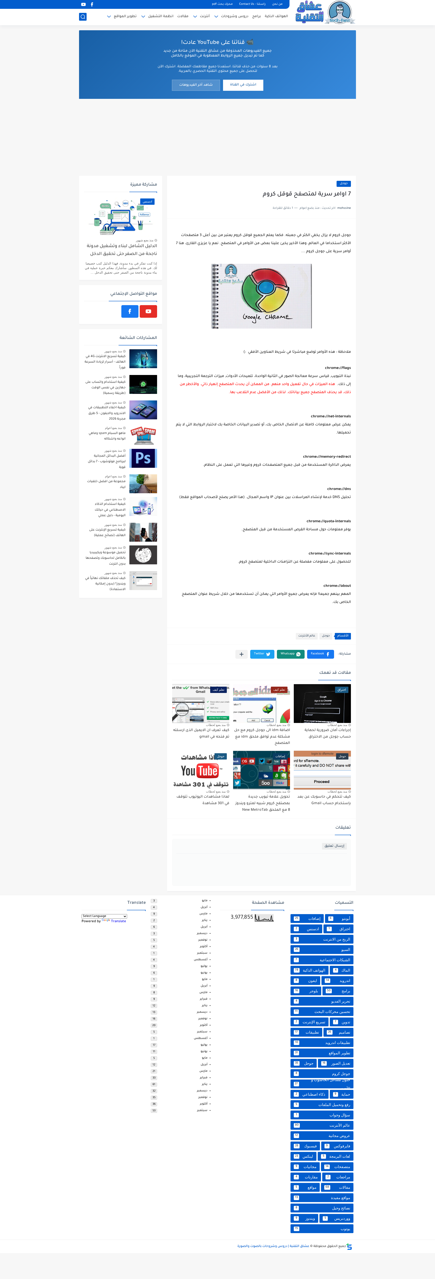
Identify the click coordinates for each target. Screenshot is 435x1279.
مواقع (306, 1187)
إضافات (307, 918)
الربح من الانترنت (323, 939)
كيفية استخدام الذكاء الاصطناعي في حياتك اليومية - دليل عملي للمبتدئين (110, 511)
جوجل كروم (323, 1073)
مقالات (183, 16)
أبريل (204, 907)
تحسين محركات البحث (322, 1011)
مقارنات (307, 1177)
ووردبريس (337, 1218)
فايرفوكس (338, 1146)
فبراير (203, 999)
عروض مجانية (322, 1135)
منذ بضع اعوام (113, 428)
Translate (118, 921)
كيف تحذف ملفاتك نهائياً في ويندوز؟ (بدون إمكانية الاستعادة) (105, 584)
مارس (203, 914)
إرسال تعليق (334, 846)
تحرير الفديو (323, 1001)
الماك (342, 970)
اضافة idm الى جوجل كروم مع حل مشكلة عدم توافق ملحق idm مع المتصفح (262, 737)
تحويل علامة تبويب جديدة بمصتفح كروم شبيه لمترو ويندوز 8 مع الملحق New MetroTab (262, 803)
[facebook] (92, 4)
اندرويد (338, 980)
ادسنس (307, 929)
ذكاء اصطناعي (310, 1094)
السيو (322, 949)
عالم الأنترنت (306, 636)
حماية (342, 1094)
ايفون (306, 980)
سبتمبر (202, 953)
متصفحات (337, 1167)
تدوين (342, 1022)
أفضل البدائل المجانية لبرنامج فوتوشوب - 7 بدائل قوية (107, 461)
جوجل (344, 183)
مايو (204, 901)
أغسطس (200, 960)
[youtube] (83, 4)
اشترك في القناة (243, 85)
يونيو (204, 973)
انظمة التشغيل (160, 16)
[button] (320, 654)
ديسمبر (202, 933)
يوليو (204, 966)
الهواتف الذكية (276, 16)
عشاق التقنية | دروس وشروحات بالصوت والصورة (273, 1246)
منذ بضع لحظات (337, 725)
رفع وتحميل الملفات (323, 1104)
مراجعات (338, 1177)
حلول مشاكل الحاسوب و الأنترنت (322, 1084)
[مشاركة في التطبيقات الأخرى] (241, 654)
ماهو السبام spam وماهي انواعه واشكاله (107, 436)
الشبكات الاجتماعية (323, 960)
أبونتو (340, 918)
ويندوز (305, 1218)
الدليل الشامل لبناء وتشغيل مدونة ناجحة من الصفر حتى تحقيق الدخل (122, 250)
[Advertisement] (217, 136)
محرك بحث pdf (222, 4)
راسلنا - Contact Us (252, 4)
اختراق (339, 929)
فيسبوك (306, 1146)
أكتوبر (203, 946)
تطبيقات (307, 1032)
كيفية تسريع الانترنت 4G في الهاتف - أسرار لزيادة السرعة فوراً (105, 362)
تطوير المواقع (125, 16)
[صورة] (143, 358)
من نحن (277, 4)
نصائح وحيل (323, 1208)
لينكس (304, 1156)
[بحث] (83, 17)
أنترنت (205, 16)
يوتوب (322, 1229)
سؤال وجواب (323, 1115)
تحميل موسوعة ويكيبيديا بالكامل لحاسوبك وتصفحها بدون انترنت (106, 558)
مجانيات (306, 1167)
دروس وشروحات (234, 16)
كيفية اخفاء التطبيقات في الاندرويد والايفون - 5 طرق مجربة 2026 (107, 413)
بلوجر (306, 991)
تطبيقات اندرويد (322, 1042)
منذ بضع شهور (144, 240)
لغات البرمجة (336, 1156)
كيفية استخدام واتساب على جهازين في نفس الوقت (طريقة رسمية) (105, 388)
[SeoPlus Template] (349, 1246)
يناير (204, 920)
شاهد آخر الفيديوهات (196, 85)
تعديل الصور (336, 1063)
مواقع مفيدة (322, 1198)
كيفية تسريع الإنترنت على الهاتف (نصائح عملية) (107, 532)
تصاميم (339, 1032)
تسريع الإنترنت (310, 1022)
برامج (256, 16)
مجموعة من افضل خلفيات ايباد (106, 484)
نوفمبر (202, 940)
